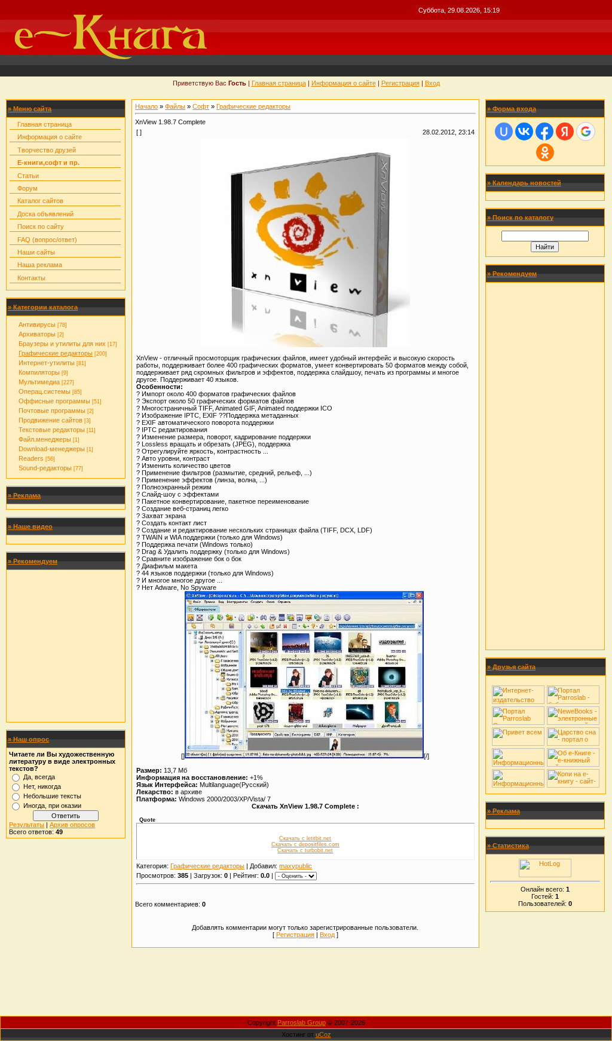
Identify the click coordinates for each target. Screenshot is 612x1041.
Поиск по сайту (40, 226)
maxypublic (295, 865)
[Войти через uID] (504, 131)
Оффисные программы (54, 401)
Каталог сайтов (40, 200)
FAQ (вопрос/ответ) (47, 239)
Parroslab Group (301, 1022)
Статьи (28, 175)
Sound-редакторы (45, 467)
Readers (31, 458)
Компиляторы (39, 372)
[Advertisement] (66, 646)
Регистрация (400, 83)
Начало (146, 106)
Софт (200, 106)
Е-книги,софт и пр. (48, 162)
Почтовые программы (52, 410)
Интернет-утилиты (47, 362)
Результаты (26, 824)
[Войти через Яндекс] (565, 131)
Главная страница (279, 83)
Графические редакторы (56, 353)
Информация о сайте (343, 83)
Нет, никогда (42, 786)
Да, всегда (39, 776)
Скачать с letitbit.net (305, 838)
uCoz (323, 1034)
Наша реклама (39, 264)
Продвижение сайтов (50, 420)
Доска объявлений (45, 214)
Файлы (175, 106)
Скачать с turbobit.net (305, 850)
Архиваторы (37, 334)
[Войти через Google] (585, 131)
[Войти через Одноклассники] (545, 152)
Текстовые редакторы (52, 429)
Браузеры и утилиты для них (62, 343)
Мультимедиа (39, 381)
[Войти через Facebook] (544, 131)
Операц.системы (45, 391)
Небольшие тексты (52, 796)
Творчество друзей (46, 150)
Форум (27, 188)
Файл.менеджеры (45, 439)
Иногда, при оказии (52, 805)
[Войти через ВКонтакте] (524, 131)
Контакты (31, 277)
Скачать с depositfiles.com (305, 844)
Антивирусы (37, 324)
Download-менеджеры (52, 448)
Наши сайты (36, 252)
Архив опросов (72, 824)
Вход (432, 83)
